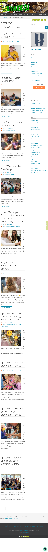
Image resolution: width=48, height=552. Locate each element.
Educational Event (6, 41)
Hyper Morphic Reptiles (36, 172)
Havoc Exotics (34, 132)
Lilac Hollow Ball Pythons (36, 145)
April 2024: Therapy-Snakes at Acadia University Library (11, 454)
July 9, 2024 (9, 170)
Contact (13, 1)
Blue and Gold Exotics (35, 163)
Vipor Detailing (34, 138)
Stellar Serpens (34, 125)
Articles (28, 1)
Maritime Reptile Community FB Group (39, 170)
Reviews (24, 1)
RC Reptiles (33, 141)
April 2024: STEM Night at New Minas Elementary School (12, 406)
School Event (18, 320)
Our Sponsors (34, 1)
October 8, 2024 (10, 39)
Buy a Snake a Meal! (36, 80)
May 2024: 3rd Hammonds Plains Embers (10, 262)
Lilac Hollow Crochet (35, 147)
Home (10, 1)
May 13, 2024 (9, 268)
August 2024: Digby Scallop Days (10, 79)
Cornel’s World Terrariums (36, 165)
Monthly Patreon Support (37, 78)
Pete (3, 39)
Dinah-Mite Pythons (35, 122)
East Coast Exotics (35, 127)
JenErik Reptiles (34, 154)
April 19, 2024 (9, 363)
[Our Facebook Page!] (1, 1)
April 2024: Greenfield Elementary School (12, 359)
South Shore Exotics (35, 136)
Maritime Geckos (34, 143)
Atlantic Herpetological (36, 129)
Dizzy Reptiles (34, 156)
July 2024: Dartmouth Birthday (37, 112)
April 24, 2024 (9, 318)
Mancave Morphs (34, 161)
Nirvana (24, 525)
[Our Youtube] (4, 1)
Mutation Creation (35, 168)
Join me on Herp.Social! (36, 49)
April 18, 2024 (9, 412)
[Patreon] (7, 1)
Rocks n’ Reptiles (34, 134)
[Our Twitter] (6, 1)
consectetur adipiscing (24, 523)
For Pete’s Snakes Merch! (37, 73)
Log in (32, 176)
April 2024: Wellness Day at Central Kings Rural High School (11, 312)
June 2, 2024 (9, 221)
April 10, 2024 (9, 460)
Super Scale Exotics (35, 159)
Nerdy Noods (34, 150)
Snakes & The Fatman (35, 152)
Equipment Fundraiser (36, 75)
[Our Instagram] (3, 1)
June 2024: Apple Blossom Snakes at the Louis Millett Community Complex (12, 214)
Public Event (18, 41)
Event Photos (19, 1)
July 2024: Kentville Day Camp (11, 166)
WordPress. (27, 525)
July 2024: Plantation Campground (12, 122)
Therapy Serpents (4, 321)
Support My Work (41, 1)
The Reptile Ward (34, 120)
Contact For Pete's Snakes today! (11, 511)
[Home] (0, 17)
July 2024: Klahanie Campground (11, 35)
